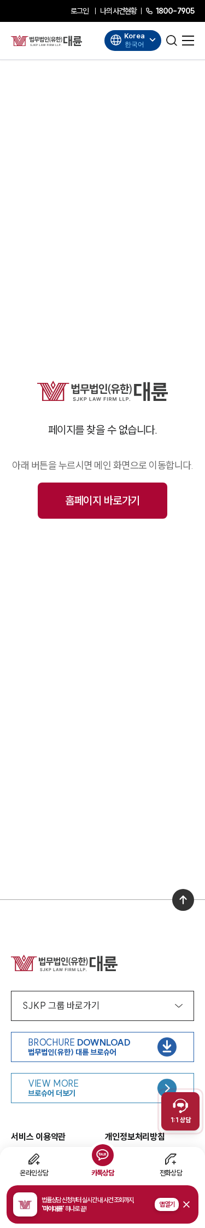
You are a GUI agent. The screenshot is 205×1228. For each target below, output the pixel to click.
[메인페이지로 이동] (46, 40)
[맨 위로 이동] (183, 900)
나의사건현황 (118, 11)
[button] (102, 1204)
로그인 (80, 11)
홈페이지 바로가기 (102, 500)
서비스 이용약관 (38, 1136)
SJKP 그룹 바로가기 (60, 1005)
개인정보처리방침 (135, 1136)
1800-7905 (175, 11)
